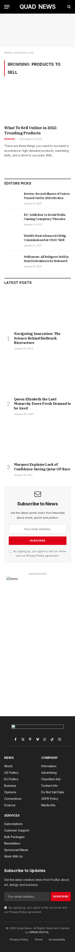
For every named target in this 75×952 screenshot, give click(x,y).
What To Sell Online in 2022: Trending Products (30, 130)
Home (8, 52)
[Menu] (7, 7)
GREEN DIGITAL (39, 932)
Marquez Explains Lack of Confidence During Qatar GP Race (42, 466)
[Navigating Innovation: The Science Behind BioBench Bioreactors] (37, 309)
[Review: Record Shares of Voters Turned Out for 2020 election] (12, 198)
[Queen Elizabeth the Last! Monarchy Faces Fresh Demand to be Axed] (37, 374)
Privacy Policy (35, 555)
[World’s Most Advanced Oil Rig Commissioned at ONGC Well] (12, 240)
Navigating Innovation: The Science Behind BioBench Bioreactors (37, 338)
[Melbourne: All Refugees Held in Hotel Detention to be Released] (12, 261)
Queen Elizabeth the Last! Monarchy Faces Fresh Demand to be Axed (42, 403)
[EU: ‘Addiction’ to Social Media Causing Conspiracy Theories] (12, 219)
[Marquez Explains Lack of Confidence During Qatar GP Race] (37, 440)
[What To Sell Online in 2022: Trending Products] (37, 104)
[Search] (68, 7)
